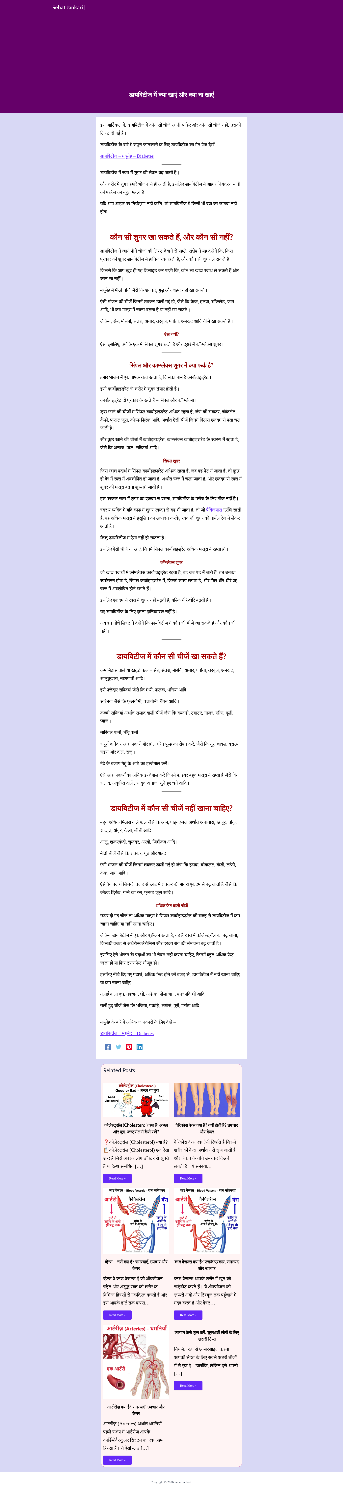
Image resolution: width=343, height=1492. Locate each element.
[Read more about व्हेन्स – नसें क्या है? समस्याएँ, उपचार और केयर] (136, 1220)
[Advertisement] (171, 60)
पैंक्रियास (214, 510)
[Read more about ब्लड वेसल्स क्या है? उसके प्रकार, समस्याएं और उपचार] (207, 1220)
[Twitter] (118, 1047)
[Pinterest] (129, 1047)
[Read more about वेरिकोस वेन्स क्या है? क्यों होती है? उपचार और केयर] (207, 1099)
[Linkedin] (140, 1047)
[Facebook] (108, 1047)
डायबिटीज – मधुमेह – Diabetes (127, 156)
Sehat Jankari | (69, 7)
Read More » (117, 1178)
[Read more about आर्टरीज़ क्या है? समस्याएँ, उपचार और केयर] (136, 1361)
